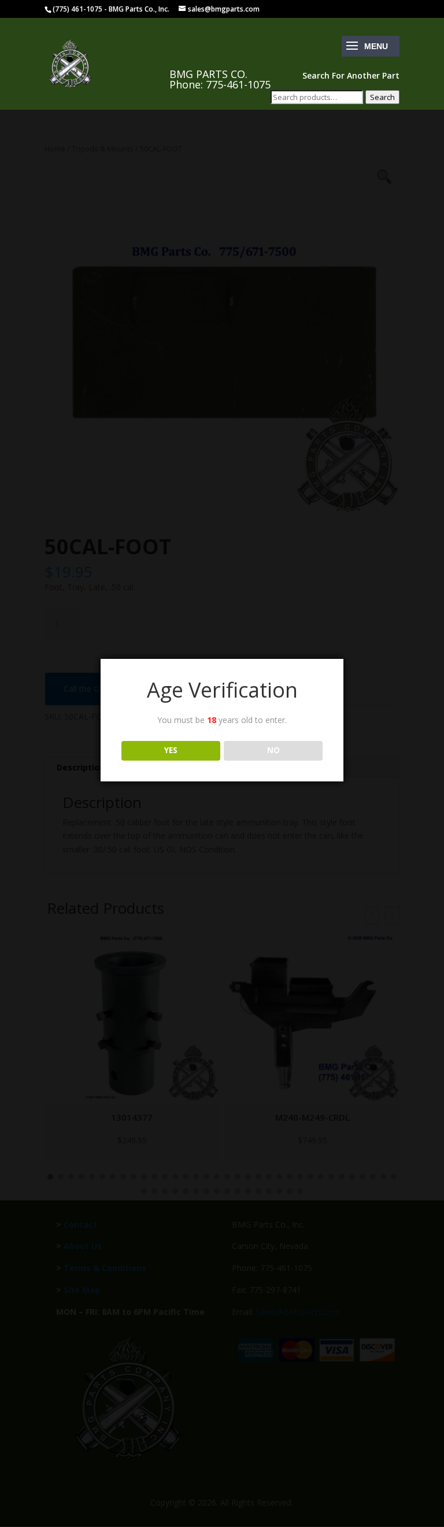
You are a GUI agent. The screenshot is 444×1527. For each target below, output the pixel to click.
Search (382, 97)
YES (170, 750)
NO (273, 750)
